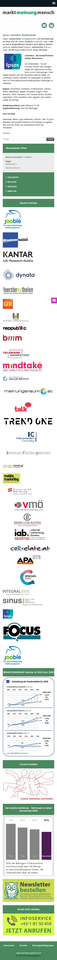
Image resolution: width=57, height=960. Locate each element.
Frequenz (12, 187)
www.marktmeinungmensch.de (28, 953)
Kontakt (23, 945)
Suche (50, 139)
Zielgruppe (13, 177)
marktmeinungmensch (28, 13)
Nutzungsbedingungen (43, 945)
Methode (11, 182)
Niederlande (11, 164)
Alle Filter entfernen (13, 168)
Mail (44, 25)
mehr (7, 133)
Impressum (8, 945)
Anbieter (11, 191)
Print (51, 25)
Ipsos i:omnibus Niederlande (19, 35)
